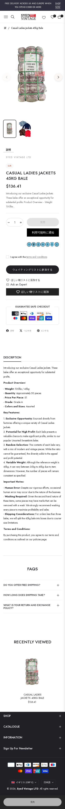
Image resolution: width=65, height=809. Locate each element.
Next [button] (58, 77)
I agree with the (28, 257)
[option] (32, 76)
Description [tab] (12, 357)
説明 (8, 149)
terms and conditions (36, 257)
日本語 (47, 782)
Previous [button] (6, 77)
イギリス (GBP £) (24, 782)
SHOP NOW (57, 5)
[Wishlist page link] (44, 17)
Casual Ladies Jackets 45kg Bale (32, 696)
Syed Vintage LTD (27, 788)
